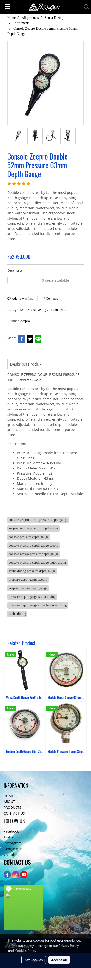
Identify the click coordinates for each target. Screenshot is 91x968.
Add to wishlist (22, 298)
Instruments (58, 310)
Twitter (9, 837)
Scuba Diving (37, 310)
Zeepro (25, 321)
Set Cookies (34, 960)
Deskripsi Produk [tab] (25, 364)
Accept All (59, 960)
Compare (51, 298)
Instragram (13, 843)
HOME (9, 795)
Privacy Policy (69, 945)
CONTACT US (14, 813)
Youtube (10, 854)
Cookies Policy (25, 950)
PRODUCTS (12, 807)
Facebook (11, 831)
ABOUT (9, 801)
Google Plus (13, 849)
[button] (85, 7)
